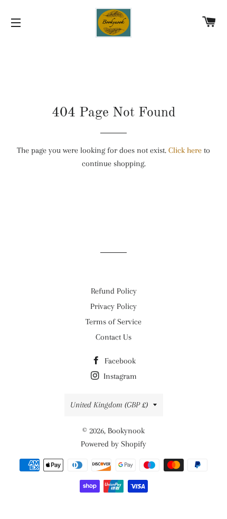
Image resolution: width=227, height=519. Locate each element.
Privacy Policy (113, 306)
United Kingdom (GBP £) (109, 404)
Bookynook (126, 430)
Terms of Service (113, 321)
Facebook (119, 361)
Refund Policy (114, 291)
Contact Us (113, 337)
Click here (185, 150)
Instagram (119, 376)
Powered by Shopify (113, 444)
